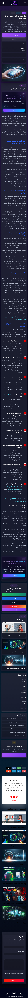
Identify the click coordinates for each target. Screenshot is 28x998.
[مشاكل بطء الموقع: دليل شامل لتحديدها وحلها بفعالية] (14, 894)
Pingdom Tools (12, 489)
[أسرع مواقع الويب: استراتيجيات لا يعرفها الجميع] (14, 855)
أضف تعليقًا (21, 957)
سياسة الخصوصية (12, 989)
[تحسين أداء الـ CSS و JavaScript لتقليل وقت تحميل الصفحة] (14, 913)
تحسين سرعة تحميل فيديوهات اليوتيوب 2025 (16, 635)
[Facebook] (14, 768)
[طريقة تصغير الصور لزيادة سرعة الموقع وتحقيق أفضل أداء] (14, 874)
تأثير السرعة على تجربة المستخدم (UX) (18, 725)
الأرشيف (24, 12)
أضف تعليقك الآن (14, 755)
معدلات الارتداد (6, 172)
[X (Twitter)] (8, 768)
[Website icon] (17, 797)
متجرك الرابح (7, 996)
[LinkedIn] (19, 771)
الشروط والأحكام (20, 989)
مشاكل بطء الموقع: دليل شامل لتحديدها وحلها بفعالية (14, 903)
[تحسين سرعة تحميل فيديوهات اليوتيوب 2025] (14, 818)
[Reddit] (8, 771)
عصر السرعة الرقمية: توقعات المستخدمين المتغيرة (16, 718)
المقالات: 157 (14, 800)
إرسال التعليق (14, 980)
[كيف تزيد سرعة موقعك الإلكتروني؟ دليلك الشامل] (14, 837)
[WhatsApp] (19, 768)
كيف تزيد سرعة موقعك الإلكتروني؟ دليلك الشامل (15, 651)
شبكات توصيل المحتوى (9, 394)
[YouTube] (20, 993)
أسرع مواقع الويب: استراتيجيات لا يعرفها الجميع (16, 668)
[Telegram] (14, 771)
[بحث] (3, 3)
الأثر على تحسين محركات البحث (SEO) (18, 728)
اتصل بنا (6, 989)
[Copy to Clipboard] (24, 768)
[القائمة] (25, 3)
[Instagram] (14, 993)
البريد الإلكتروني (20, 951)
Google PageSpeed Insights (14, 487)
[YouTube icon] (11, 797)
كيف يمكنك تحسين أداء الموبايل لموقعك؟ (18, 732)
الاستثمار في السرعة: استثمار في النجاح (18, 735)
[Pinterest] (24, 771)
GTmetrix (19, 489)
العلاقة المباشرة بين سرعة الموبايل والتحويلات (17, 721)
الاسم (22, 944)
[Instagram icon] (14, 797)
